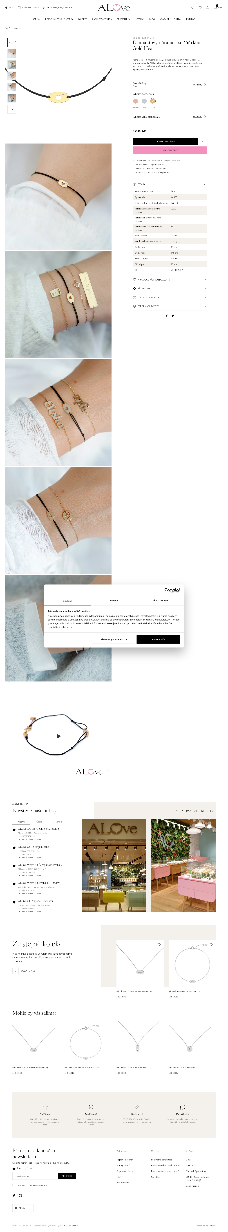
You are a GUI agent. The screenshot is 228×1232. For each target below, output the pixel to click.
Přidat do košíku (165, 141)
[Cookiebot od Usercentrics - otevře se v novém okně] (166, 590)
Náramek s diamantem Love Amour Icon (186, 991)
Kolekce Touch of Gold (144, 37)
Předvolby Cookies (112, 639)
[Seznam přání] (200, 7)
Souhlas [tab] (67, 601)
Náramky (18, 28)
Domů (7, 28)
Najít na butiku (171, 150)
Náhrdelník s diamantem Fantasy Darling (134, 991)
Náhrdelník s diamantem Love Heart (132, 1067)
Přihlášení (67, 1175)
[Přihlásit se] (208, 7)
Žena (19, 1168)
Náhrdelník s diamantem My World (184, 1067)
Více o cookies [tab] (160, 600)
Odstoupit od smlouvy (206, 1225)
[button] (170, 184)
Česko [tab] (39, 821)
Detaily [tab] (114, 600)
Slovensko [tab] (57, 821)
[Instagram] (20, 1195)
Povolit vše (158, 639)
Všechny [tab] (21, 821)
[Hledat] (193, 7)
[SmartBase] (71, 1225)
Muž (31, 1168)
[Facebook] (13, 1195)
